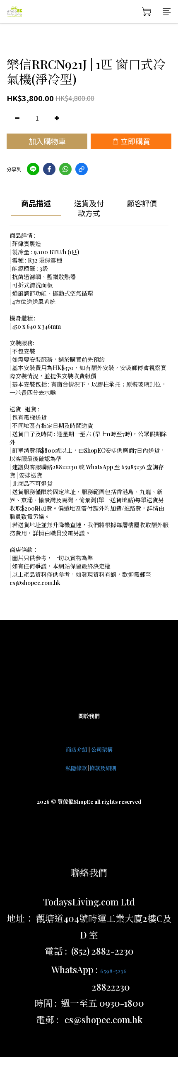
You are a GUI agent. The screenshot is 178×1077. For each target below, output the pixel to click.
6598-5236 (113, 970)
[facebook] (49, 169)
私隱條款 (76, 767)
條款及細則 (102, 767)
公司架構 (102, 749)
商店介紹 (76, 749)
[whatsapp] (65, 169)
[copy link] (81, 169)
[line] (33, 169)
